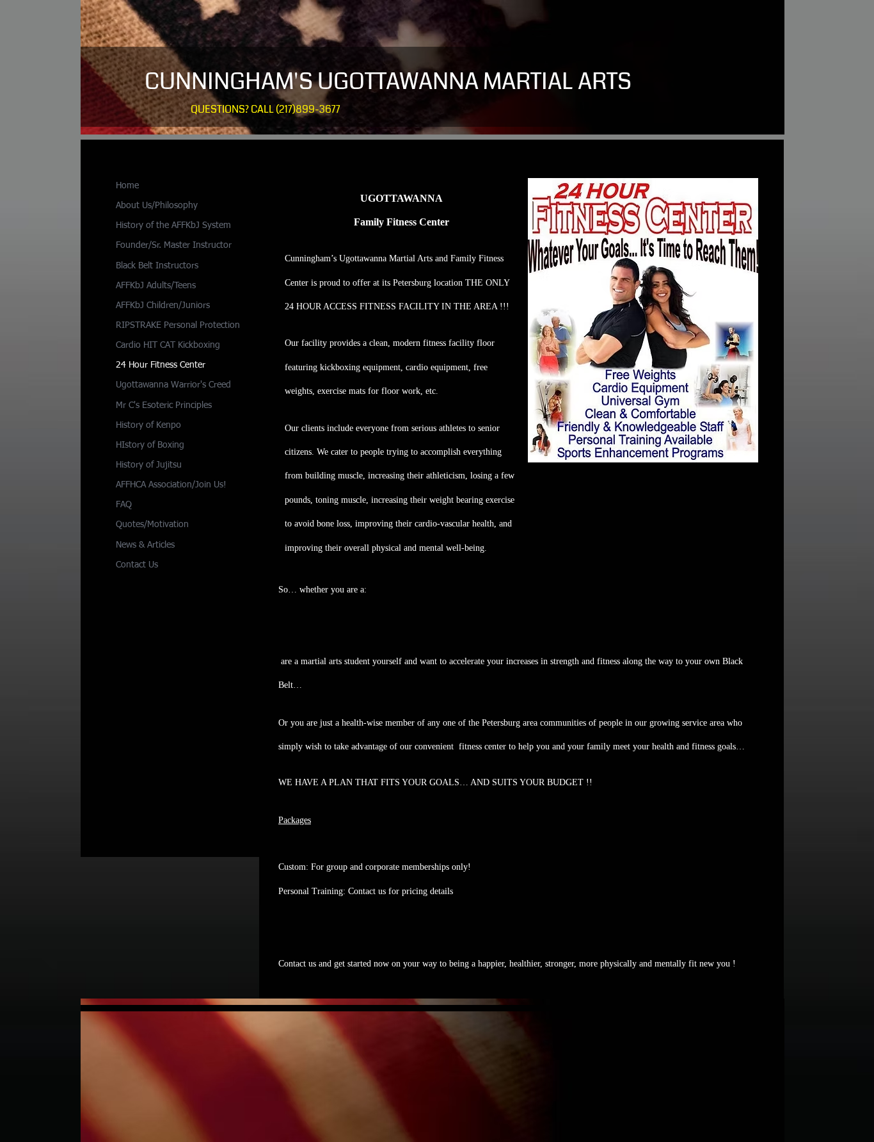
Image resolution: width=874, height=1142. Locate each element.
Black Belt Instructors (157, 265)
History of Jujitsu (149, 465)
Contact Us (137, 564)
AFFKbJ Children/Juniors (163, 305)
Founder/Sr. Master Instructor (174, 245)
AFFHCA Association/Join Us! (171, 484)
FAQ (124, 504)
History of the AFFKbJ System (173, 225)
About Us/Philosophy (157, 205)
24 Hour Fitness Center (160, 365)
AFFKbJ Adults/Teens (156, 285)
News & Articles (145, 545)
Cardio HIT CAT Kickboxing (168, 345)
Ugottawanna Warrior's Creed (173, 384)
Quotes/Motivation (152, 524)
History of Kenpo (148, 425)
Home (127, 185)
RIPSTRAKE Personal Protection (178, 325)
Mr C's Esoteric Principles (164, 405)
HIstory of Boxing (150, 445)
